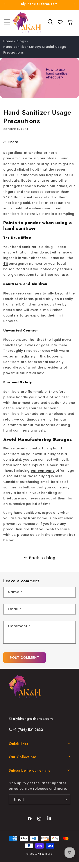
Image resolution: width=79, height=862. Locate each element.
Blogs (21, 41)
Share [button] (13, 142)
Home (8, 41)
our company (43, 470)
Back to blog (42, 557)
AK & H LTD (45, 854)
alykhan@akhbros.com (33, 719)
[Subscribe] (65, 800)
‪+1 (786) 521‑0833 (27, 730)
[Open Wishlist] (60, 22)
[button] (7, 22)
